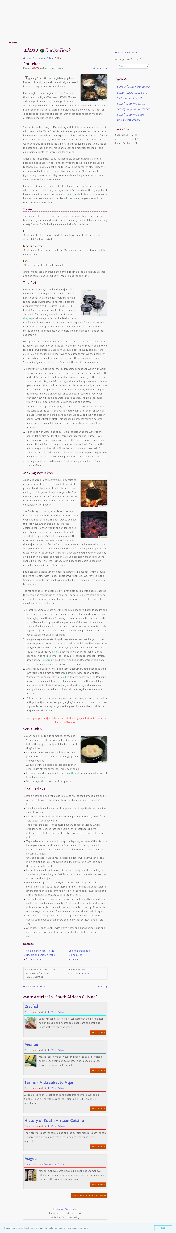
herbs (120, 98)
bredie (136, 119)
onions (69, 194)
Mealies (31, 1044)
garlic (54, 630)
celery (55, 651)
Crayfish (31, 1006)
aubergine (48, 660)
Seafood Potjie (34, 959)
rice (25, 318)
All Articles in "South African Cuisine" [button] (89, 1195)
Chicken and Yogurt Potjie (40, 951)
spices (145, 86)
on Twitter (86, 973)
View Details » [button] (98, 1032)
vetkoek (40, 777)
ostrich (36, 492)
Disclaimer (58, 1209)
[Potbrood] (94, 762)
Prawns (102, 986)
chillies (65, 677)
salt (99, 406)
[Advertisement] (88, 19)
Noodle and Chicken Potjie (40, 955)
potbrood (73, 773)
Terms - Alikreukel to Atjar (49, 1082)
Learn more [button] (83, 1228)
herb (137, 86)
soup (141, 114)
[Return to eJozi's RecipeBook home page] (42, 49)
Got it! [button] (163, 1228)
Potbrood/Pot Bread (35, 986)
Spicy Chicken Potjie (80, 951)
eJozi (64, 1213)
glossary (140, 92)
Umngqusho (75, 955)
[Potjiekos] (94, 100)
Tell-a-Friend (101, 68)
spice (121, 87)
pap (30, 318)
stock (90, 194)
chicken (121, 119)
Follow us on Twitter (127, 52)
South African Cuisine (54, 1012)
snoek (128, 98)
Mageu (30, 1158)
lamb (130, 86)
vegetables (133, 109)
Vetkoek (73, 959)
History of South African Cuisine (54, 1120)
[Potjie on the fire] (94, 506)
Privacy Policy (71, 1209)
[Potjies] (94, 315)
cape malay (125, 92)
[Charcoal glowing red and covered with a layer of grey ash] (94, 537)
